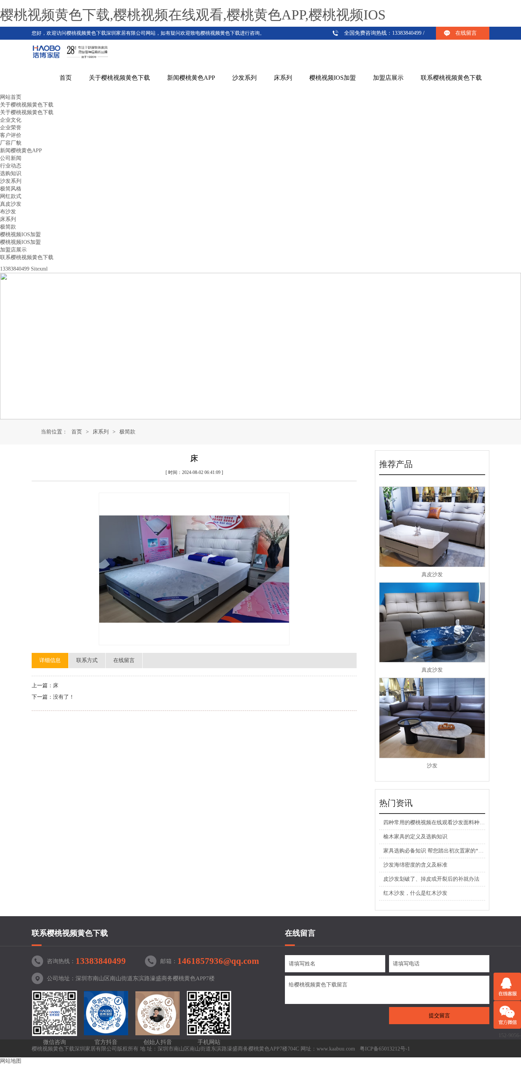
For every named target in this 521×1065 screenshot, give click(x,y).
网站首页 (10, 97)
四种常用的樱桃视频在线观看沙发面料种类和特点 (442, 822)
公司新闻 (10, 158)
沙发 (432, 766)
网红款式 (10, 196)
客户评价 (10, 135)
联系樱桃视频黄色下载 (451, 77)
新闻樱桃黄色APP (191, 77)
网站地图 (10, 1061)
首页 (65, 77)
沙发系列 (244, 77)
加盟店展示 (388, 77)
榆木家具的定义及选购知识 (415, 836)
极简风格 (10, 189)
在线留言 (466, 33)
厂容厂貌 (10, 143)
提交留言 (439, 1015)
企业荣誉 (10, 128)
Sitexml (39, 269)
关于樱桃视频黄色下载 (119, 77)
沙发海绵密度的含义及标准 (415, 865)
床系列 (283, 77)
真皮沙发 (10, 204)
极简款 (8, 227)
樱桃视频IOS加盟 (332, 77)
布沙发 (8, 211)
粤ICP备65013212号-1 (385, 1049)
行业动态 (10, 166)
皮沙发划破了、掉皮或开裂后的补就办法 (431, 879)
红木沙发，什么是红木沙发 (415, 893)
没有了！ (63, 697)
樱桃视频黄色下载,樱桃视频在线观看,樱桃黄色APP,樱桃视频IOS (193, 15)
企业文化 (10, 120)
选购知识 (10, 173)
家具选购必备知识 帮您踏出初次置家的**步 (434, 851)
